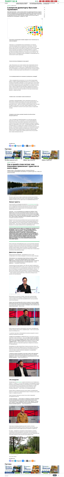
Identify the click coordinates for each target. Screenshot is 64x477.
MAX (55, 1)
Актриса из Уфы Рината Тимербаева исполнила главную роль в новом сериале (22, 3)
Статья (6, 3)
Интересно (9, 5)
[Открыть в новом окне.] (11, 146)
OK (43, 1)
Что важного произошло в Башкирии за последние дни (49, 3)
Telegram (47, 1)
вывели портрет (19, 382)
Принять (54, 475)
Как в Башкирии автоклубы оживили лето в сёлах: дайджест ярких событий (36, 3)
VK (40, 1)
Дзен (52, 1)
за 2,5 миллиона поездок (31, 204)
